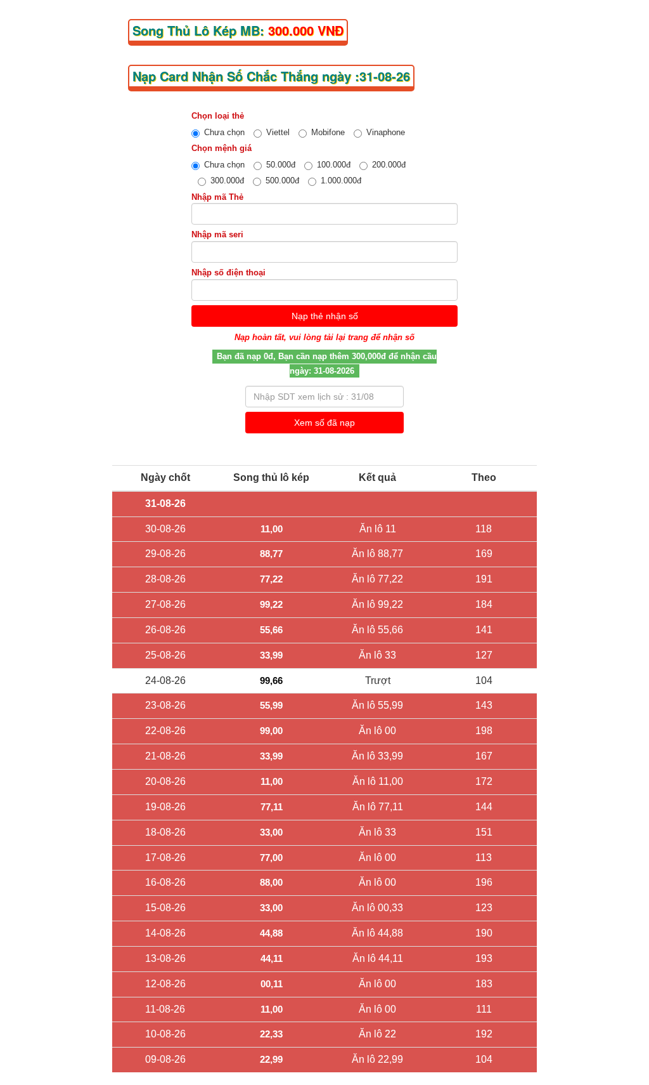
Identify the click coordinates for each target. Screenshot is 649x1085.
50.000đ (280, 164)
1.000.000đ (341, 180)
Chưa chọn (224, 132)
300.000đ (227, 180)
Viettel (278, 132)
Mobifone (328, 132)
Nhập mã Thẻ (217, 197)
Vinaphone (385, 132)
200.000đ (389, 164)
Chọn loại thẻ (217, 116)
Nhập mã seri (217, 234)
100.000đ (333, 164)
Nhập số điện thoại (228, 272)
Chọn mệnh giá (221, 148)
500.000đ (282, 180)
